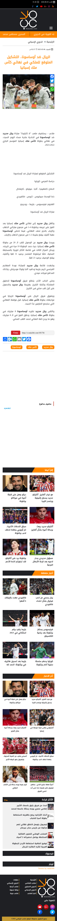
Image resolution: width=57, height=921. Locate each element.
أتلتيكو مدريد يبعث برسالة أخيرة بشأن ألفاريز (42, 528)
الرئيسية (50, 42)
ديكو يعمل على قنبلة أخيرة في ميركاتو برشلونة (17, 498)
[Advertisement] (28, 153)
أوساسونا (45, 137)
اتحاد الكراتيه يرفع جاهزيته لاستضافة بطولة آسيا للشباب (30, 816)
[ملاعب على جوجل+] (45, 6)
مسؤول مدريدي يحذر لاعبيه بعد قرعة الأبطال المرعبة (43, 562)
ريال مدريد (8, 133)
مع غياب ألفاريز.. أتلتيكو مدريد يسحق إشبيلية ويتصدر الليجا (42, 498)
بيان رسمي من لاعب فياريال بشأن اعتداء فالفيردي (44, 601)
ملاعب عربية (14, 893)
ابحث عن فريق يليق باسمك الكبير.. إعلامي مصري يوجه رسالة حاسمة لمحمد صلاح (29, 809)
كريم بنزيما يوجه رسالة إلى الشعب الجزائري (15, 786)
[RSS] (53, 6)
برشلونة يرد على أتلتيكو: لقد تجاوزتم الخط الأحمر (15, 560)
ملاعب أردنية (14, 886)
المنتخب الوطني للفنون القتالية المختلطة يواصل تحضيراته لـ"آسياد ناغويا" (31, 837)
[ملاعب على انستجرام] (49, 6)
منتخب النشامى (30, 883)
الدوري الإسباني (35, 42)
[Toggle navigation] (51, 28)
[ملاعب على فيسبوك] (33, 6)
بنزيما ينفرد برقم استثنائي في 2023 (18, 631)
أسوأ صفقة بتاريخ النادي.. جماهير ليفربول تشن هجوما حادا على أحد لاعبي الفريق (42, 788)
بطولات (15, 880)
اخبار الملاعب (31, 893)
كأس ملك (30, 141)
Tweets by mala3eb (46, 868)
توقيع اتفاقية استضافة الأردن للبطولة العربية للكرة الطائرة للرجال (29, 845)
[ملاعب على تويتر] (37, 6)
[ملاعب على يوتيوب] (41, 6)
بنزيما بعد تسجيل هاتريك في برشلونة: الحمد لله (15, 663)
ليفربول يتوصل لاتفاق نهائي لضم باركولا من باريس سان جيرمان (31, 826)
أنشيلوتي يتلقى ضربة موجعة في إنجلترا (42, 729)
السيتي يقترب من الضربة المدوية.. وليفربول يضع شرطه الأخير (15, 758)
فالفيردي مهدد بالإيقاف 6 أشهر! (15, 599)
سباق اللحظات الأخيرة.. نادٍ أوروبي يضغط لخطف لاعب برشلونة (15, 530)
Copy (15, 333)
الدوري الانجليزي (30, 886)
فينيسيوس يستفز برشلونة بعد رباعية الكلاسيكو (45, 633)
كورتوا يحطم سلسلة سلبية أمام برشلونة (44, 663)
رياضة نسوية (14, 890)
